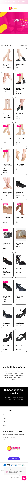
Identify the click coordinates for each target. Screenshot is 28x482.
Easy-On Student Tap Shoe (20, 89)
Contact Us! (6, 418)
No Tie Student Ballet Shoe (7, 65)
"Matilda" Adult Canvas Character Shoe (20, 194)
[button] (3, 8)
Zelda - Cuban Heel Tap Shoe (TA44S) (6, 296)
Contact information (14, 477)
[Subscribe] (23, 384)
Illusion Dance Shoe (6, 218)
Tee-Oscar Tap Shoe (6, 244)
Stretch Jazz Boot (19, 218)
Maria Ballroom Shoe (20, 346)
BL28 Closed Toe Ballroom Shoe (7, 322)
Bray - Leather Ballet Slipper (6, 114)
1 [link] (9, 356)
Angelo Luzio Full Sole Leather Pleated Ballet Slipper (7, 166)
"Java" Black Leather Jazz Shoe (19, 115)
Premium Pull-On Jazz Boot (7, 139)
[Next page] (18, 357)
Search (5, 425)
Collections (6, 422)
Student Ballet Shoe (20, 65)
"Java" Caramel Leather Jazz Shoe (20, 166)
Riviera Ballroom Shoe (7, 346)
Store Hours (6, 414)
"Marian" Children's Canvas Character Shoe (7, 270)
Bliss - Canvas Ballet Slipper (6, 89)
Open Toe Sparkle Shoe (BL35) (19, 296)
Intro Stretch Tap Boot (20, 139)
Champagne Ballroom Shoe (20, 322)
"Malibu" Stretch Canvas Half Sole (7, 193)
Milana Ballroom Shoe (20, 269)
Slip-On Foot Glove (19, 244)
